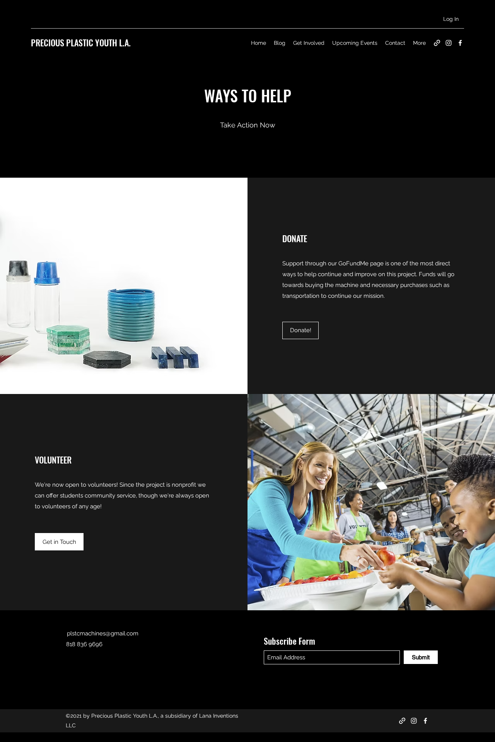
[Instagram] (448, 43)
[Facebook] (460, 43)
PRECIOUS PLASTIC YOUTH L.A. (81, 42)
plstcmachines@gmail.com (102, 633)
